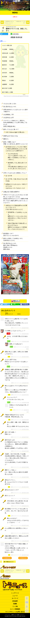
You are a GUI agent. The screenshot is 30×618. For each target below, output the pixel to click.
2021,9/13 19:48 (25, 467)
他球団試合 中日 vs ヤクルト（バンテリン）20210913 (9, 23)
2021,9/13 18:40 (25, 356)
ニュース (15, 595)
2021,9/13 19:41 (25, 451)
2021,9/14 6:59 (25, 540)
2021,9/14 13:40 (25, 555)
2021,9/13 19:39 (25, 429)
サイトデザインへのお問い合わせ (15, 611)
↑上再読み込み (7, 558)
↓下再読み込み (23, 558)
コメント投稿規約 (15, 609)
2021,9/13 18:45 (25, 366)
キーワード (15, 598)
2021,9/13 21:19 (25, 515)
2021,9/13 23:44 (25, 525)
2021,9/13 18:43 (25, 341)
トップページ (15, 593)
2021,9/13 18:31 (25, 333)
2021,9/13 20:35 (25, 487)
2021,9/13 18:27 (25, 327)
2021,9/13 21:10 (25, 498)
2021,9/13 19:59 (25, 477)
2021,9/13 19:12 (25, 394)
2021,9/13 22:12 (25, 533)
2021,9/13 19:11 (25, 382)
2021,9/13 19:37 (25, 437)
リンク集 (15, 606)
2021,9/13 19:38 (25, 402)
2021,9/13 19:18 (25, 419)
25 (3, 41)
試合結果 (15, 601)
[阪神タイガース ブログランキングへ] (15, 300)
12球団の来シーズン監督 (21, 22)
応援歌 (15, 603)
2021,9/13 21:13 (25, 505)
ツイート (5, 34)
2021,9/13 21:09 (25, 492)
